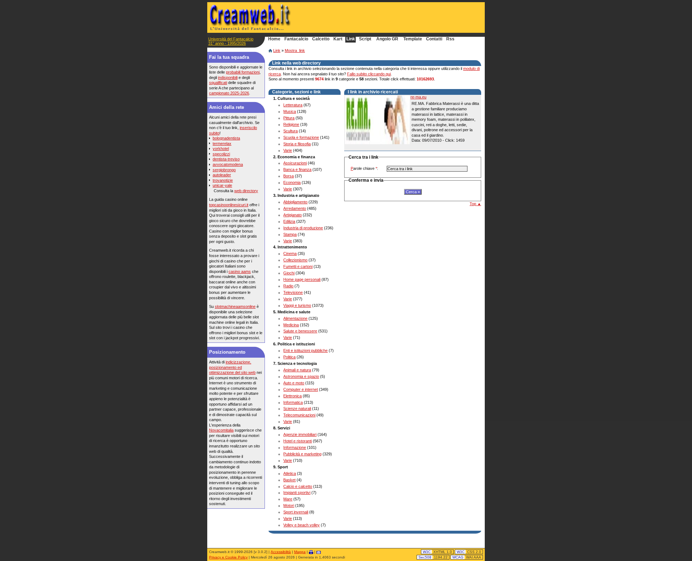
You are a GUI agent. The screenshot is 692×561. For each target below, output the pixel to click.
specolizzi (221, 154)
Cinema (290, 253)
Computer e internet (300, 389)
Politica (289, 357)
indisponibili (228, 77)
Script (365, 39)
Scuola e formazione (301, 137)
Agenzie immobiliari (299, 434)
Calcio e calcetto (297, 486)
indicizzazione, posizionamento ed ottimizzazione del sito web (232, 367)
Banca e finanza (297, 169)
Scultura (290, 131)
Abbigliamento (295, 202)
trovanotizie (223, 180)
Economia (292, 182)
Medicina (291, 325)
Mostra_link (295, 50)
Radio (288, 286)
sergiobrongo (224, 170)
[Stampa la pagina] (311, 552)
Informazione (294, 447)
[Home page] (270, 50)
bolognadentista (226, 138)
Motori (288, 505)
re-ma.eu (418, 97)
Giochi (288, 273)
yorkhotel (221, 148)
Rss (450, 39)
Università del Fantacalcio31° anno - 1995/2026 (230, 41)
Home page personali (301, 279)
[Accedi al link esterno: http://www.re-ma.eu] (377, 120)
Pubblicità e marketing (302, 454)
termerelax (222, 143)
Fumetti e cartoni (297, 266)
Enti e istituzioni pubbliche (305, 350)
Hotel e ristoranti (297, 441)
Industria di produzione (303, 228)
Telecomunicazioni (299, 415)
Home (274, 39)
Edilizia (289, 221)
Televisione (293, 292)
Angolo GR (387, 39)
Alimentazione (295, 318)
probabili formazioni (243, 72)
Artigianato (292, 215)
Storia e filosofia (297, 144)
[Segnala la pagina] (318, 552)
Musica (289, 111)
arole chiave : (364, 168)
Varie (287, 150)
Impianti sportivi (296, 492)
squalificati (218, 82)
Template (412, 39)
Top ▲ (475, 204)
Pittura (288, 118)
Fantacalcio (296, 39)
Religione (291, 124)
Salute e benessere (300, 331)
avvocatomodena (228, 164)
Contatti (434, 39)
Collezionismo (295, 260)
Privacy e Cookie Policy (228, 557)
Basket (289, 480)
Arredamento (294, 208)
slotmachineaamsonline (235, 306)
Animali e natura (297, 370)
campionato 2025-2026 (229, 93)
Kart (337, 39)
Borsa (288, 176)
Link (276, 50)
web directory (246, 191)
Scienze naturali (297, 408)
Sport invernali (295, 512)
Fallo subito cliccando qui (369, 74)
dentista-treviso (226, 159)
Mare (287, 499)
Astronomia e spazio (301, 376)
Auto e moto (293, 383)
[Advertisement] (396, 17)
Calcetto (320, 39)
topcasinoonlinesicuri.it (228, 205)
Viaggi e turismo (297, 305)
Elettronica (292, 396)
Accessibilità (281, 552)
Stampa (290, 234)
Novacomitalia (221, 430)
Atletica (289, 473)
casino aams (240, 271)
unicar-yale (222, 185)
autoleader (222, 175)
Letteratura (292, 105)
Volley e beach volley (301, 525)
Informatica (293, 402)
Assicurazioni (295, 163)
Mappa (300, 552)
